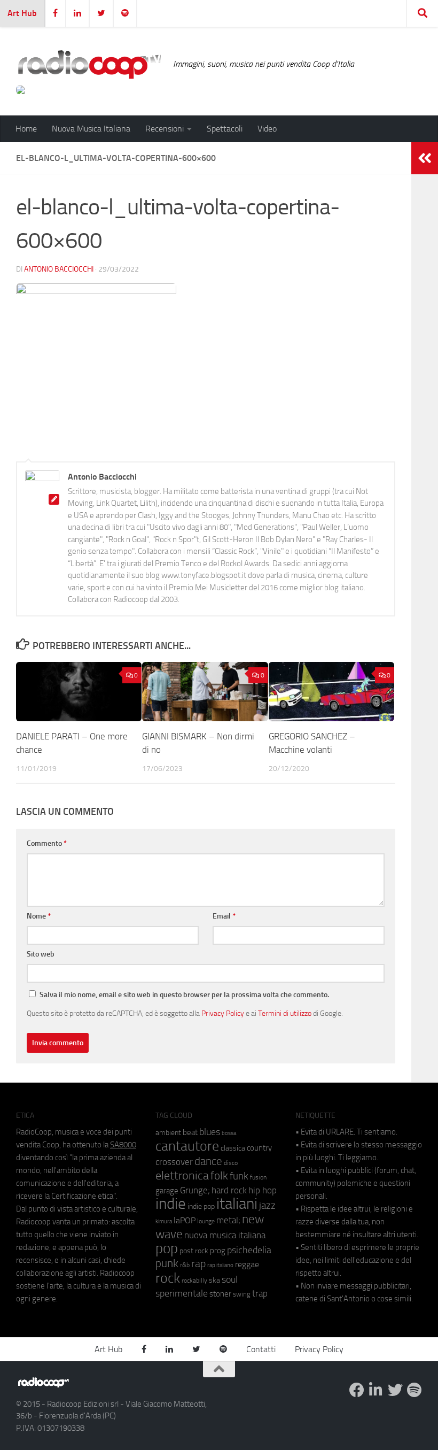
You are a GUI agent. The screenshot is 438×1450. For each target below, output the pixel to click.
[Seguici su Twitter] (395, 1390)
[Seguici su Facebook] (356, 1390)
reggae (247, 1264)
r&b (185, 1265)
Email (224, 916)
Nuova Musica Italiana (91, 129)
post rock (193, 1250)
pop (166, 1248)
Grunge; (195, 1190)
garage (166, 1191)
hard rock (229, 1190)
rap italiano (220, 1265)
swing (242, 1294)
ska (214, 1280)
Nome (39, 916)
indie (170, 1203)
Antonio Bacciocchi (58, 269)
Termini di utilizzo (284, 1013)
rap (198, 1264)
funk (239, 1176)
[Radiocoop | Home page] (89, 64)
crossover (174, 1161)
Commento (47, 843)
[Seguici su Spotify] (414, 1390)
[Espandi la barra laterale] (424, 158)
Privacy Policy (222, 1013)
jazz (267, 1206)
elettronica (182, 1175)
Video (267, 129)
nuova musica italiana (224, 1235)
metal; (228, 1220)
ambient (168, 1132)
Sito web (40, 954)
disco (231, 1163)
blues (209, 1132)
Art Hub (22, 13)
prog (217, 1250)
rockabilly (194, 1280)
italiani (236, 1203)
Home (26, 129)
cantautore (187, 1146)
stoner (220, 1294)
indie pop (201, 1206)
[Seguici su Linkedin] (376, 1390)
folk (219, 1175)
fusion (258, 1177)
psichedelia (249, 1250)
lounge (206, 1221)
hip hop (262, 1190)
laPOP (184, 1220)
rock (167, 1278)
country (259, 1148)
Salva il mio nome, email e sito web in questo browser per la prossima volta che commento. (184, 994)
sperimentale (181, 1293)
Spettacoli (225, 129)
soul (230, 1279)
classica (233, 1148)
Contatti (261, 1349)
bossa (229, 1133)
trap (260, 1293)
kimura (163, 1221)
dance (208, 1161)
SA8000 (123, 1145)
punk (166, 1263)
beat (190, 1132)
